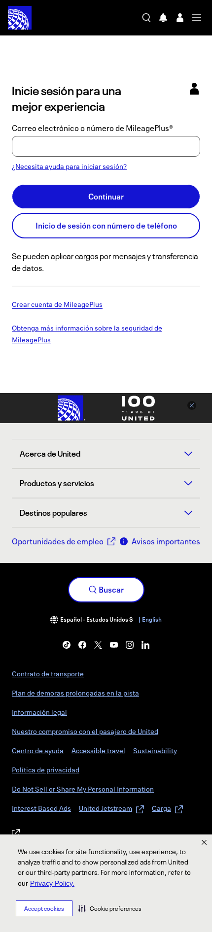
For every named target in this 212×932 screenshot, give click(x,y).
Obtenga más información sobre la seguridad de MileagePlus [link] (87, 334)
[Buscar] (146, 18)
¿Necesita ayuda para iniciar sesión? (69, 166)
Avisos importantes (166, 541)
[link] (66, 645)
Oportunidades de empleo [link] (58, 541)
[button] (109, 908)
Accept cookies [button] (44, 908)
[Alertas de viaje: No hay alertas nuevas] (163, 17)
